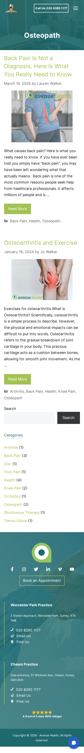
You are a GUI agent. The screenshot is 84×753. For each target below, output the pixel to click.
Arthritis (17, 391)
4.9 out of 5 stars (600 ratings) (42, 716)
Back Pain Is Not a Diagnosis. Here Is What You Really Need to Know (38, 66)
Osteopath (51, 221)
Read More (17, 209)
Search (10, 408)
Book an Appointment (42, 580)
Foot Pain (12, 472)
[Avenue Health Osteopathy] (11, 8)
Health (34, 221)
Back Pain (18, 221)
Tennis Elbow (15, 521)
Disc (7, 464)
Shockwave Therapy (22, 512)
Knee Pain (66, 391)
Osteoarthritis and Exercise (40, 242)
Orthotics (12, 496)
